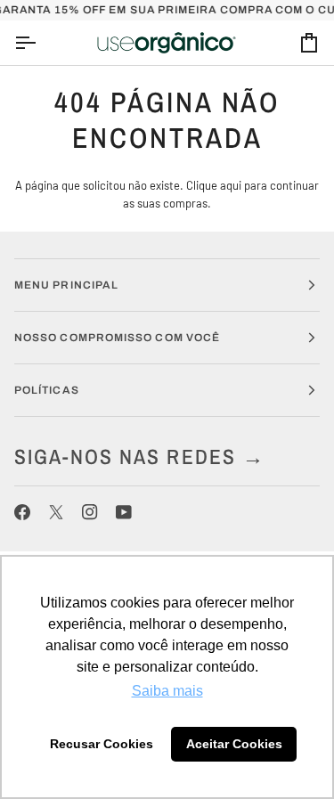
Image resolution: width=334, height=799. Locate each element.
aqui (230, 185)
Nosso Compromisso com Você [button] (117, 337)
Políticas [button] (46, 390)
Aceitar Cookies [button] (234, 744)
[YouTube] (124, 512)
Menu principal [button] (66, 285)
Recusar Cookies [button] (101, 744)
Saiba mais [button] (167, 690)
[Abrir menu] (41, 43)
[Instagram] (90, 512)
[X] (56, 512)
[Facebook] (22, 512)
